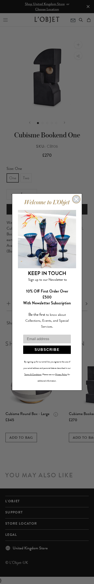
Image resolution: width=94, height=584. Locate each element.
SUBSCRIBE (47, 349)
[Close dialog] (76, 199)
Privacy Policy (61, 374)
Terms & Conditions (33, 374)
